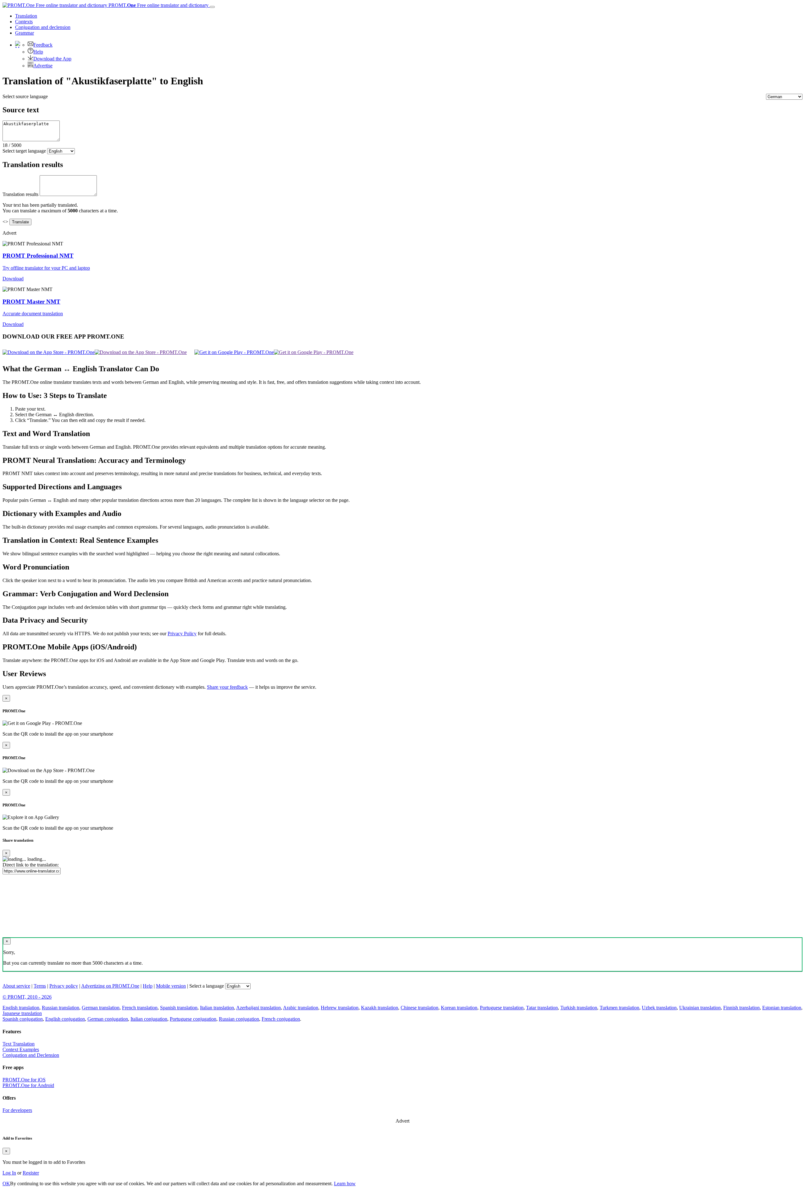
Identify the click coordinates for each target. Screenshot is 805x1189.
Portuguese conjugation (193, 1019)
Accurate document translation (33, 313)
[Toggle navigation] (212, 7)
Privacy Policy (182, 633)
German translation (100, 1007)
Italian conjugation (148, 1019)
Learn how (345, 1183)
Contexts (24, 21)
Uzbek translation (659, 1007)
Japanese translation (22, 1013)
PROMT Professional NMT (38, 255)
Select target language (24, 151)
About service (16, 986)
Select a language (206, 986)
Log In (9, 1172)
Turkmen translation (619, 1007)
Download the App (52, 58)
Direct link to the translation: (31, 864)
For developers (17, 1110)
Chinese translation (419, 1007)
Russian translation (60, 1007)
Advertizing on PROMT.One (110, 986)
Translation (26, 16)
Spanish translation (178, 1007)
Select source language (25, 96)
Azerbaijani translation (258, 1007)
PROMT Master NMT (31, 301)
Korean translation (459, 1007)
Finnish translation (741, 1007)
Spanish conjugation (23, 1019)
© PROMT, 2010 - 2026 (27, 997)
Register (31, 1172)
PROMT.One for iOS (24, 1079)
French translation (140, 1007)
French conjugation (281, 1019)
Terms (40, 986)
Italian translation (217, 1007)
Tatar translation (542, 1007)
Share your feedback (227, 687)
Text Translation (19, 1043)
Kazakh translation (379, 1007)
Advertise (43, 65)
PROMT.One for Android (28, 1085)
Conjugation (42, 27)
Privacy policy (63, 986)
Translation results (20, 194)
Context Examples (21, 1049)
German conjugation (107, 1019)
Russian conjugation (239, 1019)
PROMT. (157, 5)
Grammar (24, 33)
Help (38, 51)
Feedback (43, 45)
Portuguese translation (502, 1007)
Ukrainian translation (700, 1007)
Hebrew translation (339, 1007)
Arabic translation (300, 1007)
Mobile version (171, 986)
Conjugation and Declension (31, 1055)
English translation (21, 1007)
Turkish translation (578, 1007)
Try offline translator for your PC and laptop (46, 268)
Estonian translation (781, 1007)
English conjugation (65, 1019)
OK (6, 1183)
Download (13, 278)
